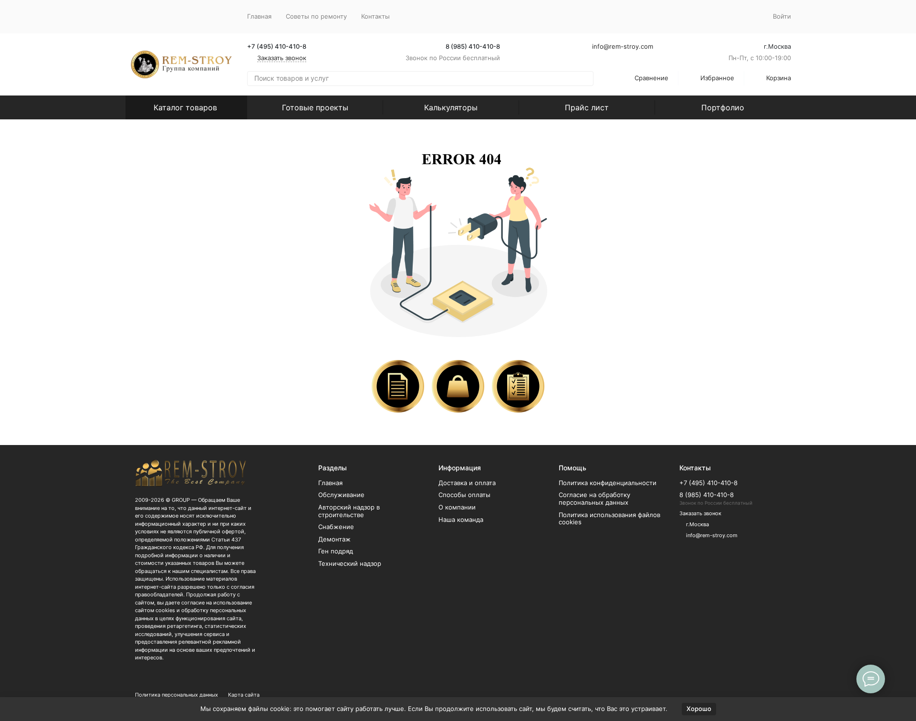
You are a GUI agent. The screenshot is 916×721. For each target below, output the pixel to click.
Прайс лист (587, 107)
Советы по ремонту (316, 16)
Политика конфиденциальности (607, 483)
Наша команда (460, 519)
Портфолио (722, 107)
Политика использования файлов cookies (609, 518)
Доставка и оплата (467, 483)
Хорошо (699, 708)
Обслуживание (341, 494)
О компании (457, 507)
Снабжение (336, 526)
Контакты (375, 16)
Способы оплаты (464, 494)
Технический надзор (349, 563)
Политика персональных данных (176, 694)
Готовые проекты (315, 107)
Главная (259, 16)
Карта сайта (244, 694)
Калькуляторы (451, 107)
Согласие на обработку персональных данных (594, 498)
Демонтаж (334, 539)
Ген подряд (335, 551)
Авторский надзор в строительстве (349, 511)
